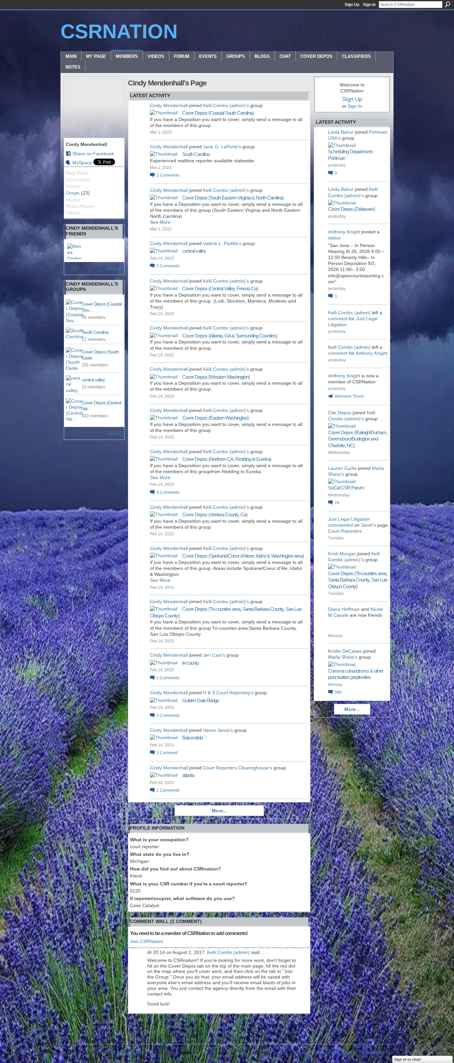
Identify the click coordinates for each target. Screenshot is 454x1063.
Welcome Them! (349, 396)
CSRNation (118, 31)
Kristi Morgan (342, 553)
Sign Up (352, 4)
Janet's (368, 525)
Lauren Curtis (342, 468)
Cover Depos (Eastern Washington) (215, 418)
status (334, 237)
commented (340, 525)
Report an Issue (335, 1052)
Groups (73, 193)
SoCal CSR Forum (346, 487)
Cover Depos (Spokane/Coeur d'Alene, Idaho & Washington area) (243, 556)
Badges (303, 1052)
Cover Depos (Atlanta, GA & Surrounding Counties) (229, 335)
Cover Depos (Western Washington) (216, 377)
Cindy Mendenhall (169, 105)
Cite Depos (339, 412)
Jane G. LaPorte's (222, 146)
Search (447, 4)
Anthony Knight (344, 231)
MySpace (82, 162)
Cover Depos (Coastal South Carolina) (218, 113)
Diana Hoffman (344, 609)
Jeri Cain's (214, 655)
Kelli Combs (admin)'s (226, 105)
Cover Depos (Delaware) (351, 209)
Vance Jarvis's (218, 730)
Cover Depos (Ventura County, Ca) (214, 514)
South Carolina (95, 332)
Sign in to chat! (407, 1059)
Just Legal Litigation (349, 519)
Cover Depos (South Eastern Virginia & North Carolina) (233, 197)
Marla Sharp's (342, 657)
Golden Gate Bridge (200, 700)
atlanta (188, 775)
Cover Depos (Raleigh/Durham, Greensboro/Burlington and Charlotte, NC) (357, 439)
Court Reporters (345, 531)
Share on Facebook (93, 153)
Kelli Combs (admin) (228, 952)
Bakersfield (192, 737)
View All (115, 268)
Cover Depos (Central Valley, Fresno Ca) (220, 288)
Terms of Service (376, 1052)
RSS (133, 814)
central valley (93, 379)
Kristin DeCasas (345, 651)
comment (338, 318)
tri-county (190, 663)
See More (160, 222)
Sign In (369, 4)
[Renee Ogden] (75, 251)
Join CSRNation (146, 941)
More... (219, 810)
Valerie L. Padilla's (222, 243)
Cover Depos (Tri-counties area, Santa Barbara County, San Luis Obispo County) (358, 580)
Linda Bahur (341, 132)
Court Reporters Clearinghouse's (237, 767)
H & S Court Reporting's (228, 692)
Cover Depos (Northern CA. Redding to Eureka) (226, 459)
